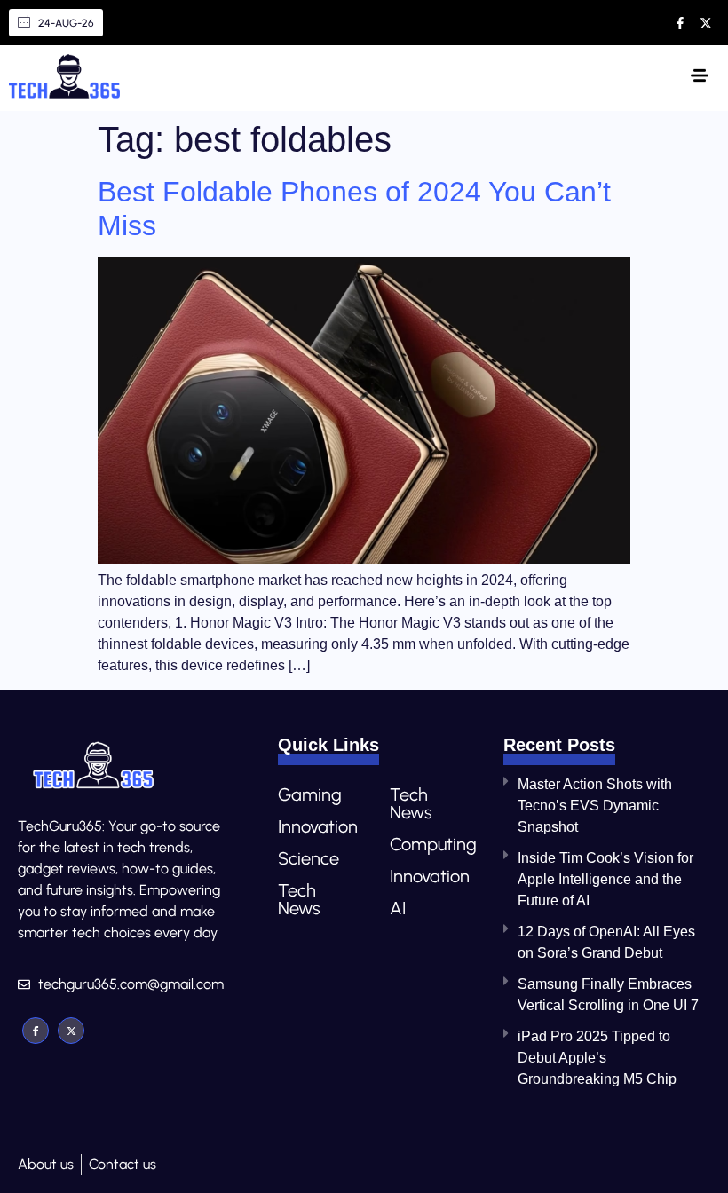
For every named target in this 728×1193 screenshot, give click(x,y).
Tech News (299, 899)
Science (308, 858)
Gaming (310, 794)
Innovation (316, 826)
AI (398, 908)
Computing (428, 844)
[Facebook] (35, 1030)
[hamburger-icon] (699, 78)
